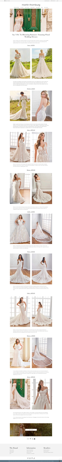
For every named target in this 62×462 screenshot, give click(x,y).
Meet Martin (11, 452)
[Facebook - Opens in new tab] (28, 458)
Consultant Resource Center (48, 452)
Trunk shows (12, 451)
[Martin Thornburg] (31, 5)
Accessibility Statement (30, 453)
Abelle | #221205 (31, 211)
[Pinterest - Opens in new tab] (32, 458)
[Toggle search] (57, 1)
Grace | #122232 (31, 45)
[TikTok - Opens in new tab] (34, 458)
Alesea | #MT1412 (31, 377)
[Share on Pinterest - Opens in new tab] (30, 439)
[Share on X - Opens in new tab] (32, 439)
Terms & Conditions (30, 451)
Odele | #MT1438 (31, 293)
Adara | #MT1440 (31, 130)
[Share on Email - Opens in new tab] (34, 439)
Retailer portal (46, 451)
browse (35, 417)
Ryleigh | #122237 (31, 88)
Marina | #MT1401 (31, 170)
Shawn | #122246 (31, 251)
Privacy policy (29, 452)
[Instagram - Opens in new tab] (30, 458)
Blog (10, 453)
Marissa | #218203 (31, 336)
